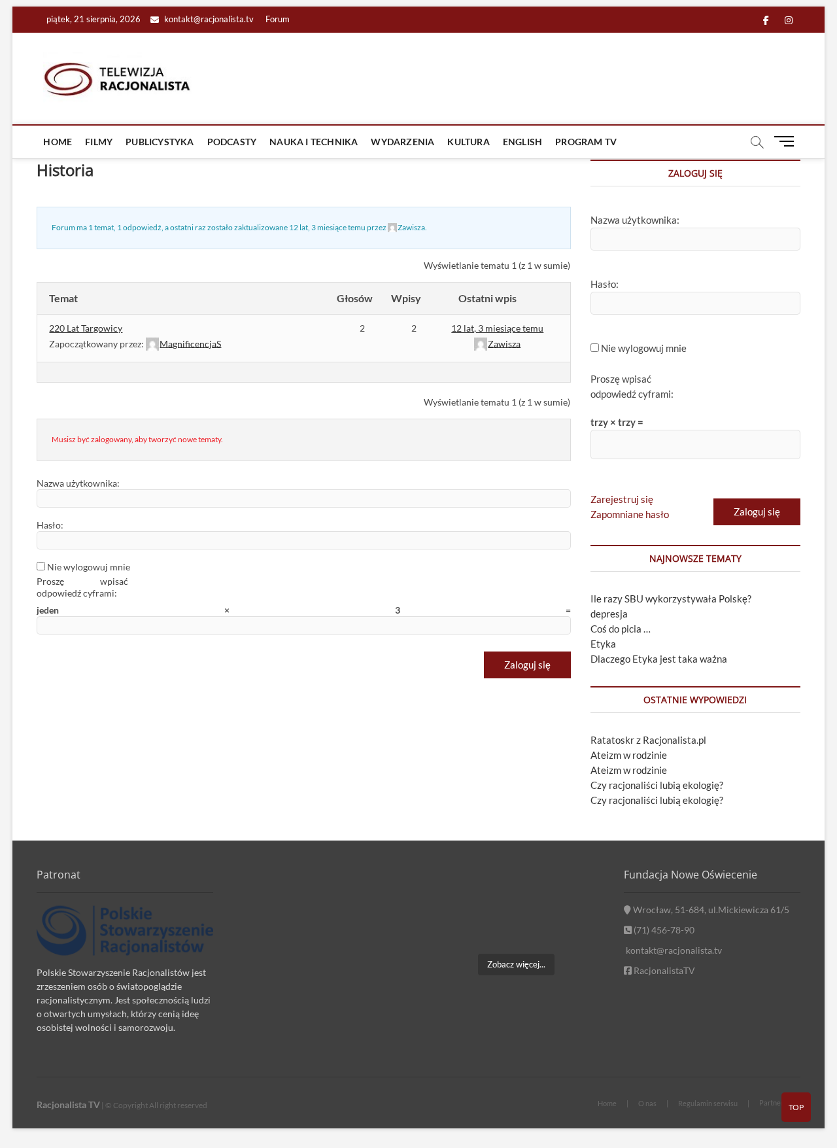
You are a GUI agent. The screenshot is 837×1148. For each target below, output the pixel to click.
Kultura (468, 141)
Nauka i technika (313, 141)
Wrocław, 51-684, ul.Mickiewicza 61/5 (710, 909)
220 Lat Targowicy (85, 328)
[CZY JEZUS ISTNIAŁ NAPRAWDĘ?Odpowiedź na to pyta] (577, 890)
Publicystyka (160, 141)
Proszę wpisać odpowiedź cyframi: (82, 587)
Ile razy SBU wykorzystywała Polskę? (670, 598)
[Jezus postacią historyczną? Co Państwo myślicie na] (577, 927)
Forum (277, 19)
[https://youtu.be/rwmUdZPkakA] (455, 890)
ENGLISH (522, 141)
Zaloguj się (527, 664)
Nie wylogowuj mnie (88, 566)
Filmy (98, 141)
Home (57, 141)
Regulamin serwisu (708, 1103)
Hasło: (50, 525)
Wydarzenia (402, 141)
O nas (647, 1103)
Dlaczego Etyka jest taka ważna (658, 659)
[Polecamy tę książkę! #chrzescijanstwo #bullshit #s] (455, 927)
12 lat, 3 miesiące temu (327, 227)
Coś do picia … (620, 629)
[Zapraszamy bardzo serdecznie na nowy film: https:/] (516, 927)
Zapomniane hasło (629, 514)
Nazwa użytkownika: (78, 483)
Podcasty (232, 141)
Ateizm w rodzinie (628, 755)
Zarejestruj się (621, 499)
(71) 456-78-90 (663, 929)
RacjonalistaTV (663, 970)
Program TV (586, 141)
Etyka (603, 644)
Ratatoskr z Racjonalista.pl (648, 740)
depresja (609, 613)
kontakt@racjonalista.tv (208, 19)
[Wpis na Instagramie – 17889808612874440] (516, 890)
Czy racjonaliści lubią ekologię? (656, 785)
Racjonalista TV (68, 1104)
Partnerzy (775, 1102)
